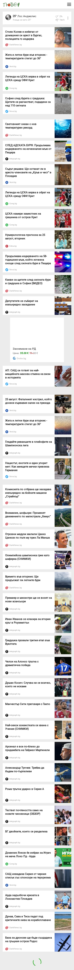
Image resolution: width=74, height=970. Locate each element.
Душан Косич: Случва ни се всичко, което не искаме (28, 684)
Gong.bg (13, 88)
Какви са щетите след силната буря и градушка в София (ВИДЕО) (28, 281)
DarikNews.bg (15, 45)
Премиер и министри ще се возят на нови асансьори (28, 599)
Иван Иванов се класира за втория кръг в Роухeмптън (27, 620)
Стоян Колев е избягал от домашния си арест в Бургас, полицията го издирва (23, 35)
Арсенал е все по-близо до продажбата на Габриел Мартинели (27, 748)
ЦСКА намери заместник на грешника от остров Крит (23, 215)
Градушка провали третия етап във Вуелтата (27, 642)
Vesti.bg (12, 66)
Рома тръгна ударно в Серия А (24, 789)
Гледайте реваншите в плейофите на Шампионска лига (28, 443)
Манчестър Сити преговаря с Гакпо (27, 704)
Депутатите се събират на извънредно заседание (21, 302)
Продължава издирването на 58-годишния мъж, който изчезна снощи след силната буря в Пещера (28, 260)
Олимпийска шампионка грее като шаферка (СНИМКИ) (27, 557)
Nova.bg (13, 111)
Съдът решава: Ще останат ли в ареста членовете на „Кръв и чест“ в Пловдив (28, 172)
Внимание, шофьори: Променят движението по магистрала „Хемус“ (28, 514)
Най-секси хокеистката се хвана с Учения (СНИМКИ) (26, 727)
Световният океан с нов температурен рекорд (20, 125)
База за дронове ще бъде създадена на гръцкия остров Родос (28, 939)
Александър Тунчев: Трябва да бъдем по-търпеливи (24, 769)
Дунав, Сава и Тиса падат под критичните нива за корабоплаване (28, 918)
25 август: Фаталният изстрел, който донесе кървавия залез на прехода (28, 401)
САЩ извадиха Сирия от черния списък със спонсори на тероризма (28, 875)
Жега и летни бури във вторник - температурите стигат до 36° (26, 56)
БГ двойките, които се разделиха (26, 831)
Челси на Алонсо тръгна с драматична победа (22, 663)
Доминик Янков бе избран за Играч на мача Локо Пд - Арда (28, 854)
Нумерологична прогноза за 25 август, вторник (25, 236)
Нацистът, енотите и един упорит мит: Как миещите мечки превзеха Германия (27, 466)
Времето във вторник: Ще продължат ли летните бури (22, 578)
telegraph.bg (14, 159)
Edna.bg (13, 246)
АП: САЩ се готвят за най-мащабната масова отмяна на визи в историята (27, 374)
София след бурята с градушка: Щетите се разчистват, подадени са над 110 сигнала (28, 102)
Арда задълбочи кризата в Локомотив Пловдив (22, 897)
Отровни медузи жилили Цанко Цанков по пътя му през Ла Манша (27, 535)
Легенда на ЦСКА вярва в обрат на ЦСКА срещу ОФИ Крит (27, 78)
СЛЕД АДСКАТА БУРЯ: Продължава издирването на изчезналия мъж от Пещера (28, 149)
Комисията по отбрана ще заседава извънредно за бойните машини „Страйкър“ (28, 493)
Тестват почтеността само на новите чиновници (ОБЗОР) (24, 812)
